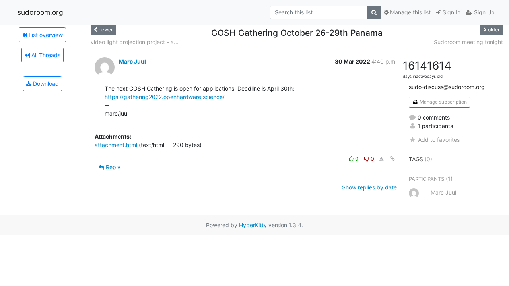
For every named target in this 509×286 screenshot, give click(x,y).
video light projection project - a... (135, 42)
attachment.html (116, 144)
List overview (45, 34)
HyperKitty (253, 225)
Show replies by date (369, 187)
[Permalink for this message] (392, 159)
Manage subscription (442, 102)
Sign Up (483, 12)
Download (45, 83)
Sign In (450, 12)
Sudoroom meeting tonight (468, 42)
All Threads (45, 55)
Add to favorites (438, 139)
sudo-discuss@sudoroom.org (447, 86)
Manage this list (410, 12)
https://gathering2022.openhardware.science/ (165, 96)
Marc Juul (132, 61)
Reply (112, 167)
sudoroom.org (40, 12)
